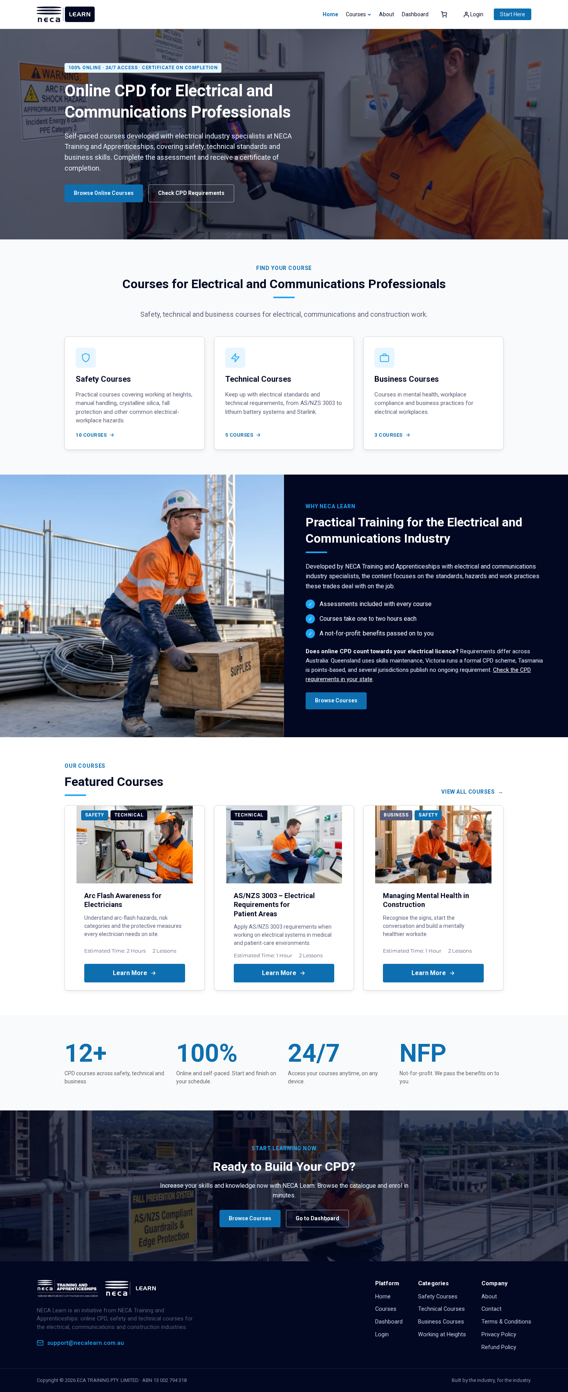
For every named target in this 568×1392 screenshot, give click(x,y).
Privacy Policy (498, 1334)
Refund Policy (498, 1347)
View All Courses (468, 792)
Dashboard (389, 1322)
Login (382, 1334)
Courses (385, 1309)
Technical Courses (441, 1309)
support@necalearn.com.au (85, 1342)
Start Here (512, 14)
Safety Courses (437, 1296)
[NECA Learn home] (98, 1288)
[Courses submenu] (369, 14)
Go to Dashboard (317, 1218)
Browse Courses (336, 700)
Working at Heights (442, 1334)
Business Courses (441, 1322)
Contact (491, 1309)
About (489, 1296)
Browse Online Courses (104, 193)
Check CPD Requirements (191, 193)
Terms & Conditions (506, 1322)
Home (330, 14)
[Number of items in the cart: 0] (444, 14)
